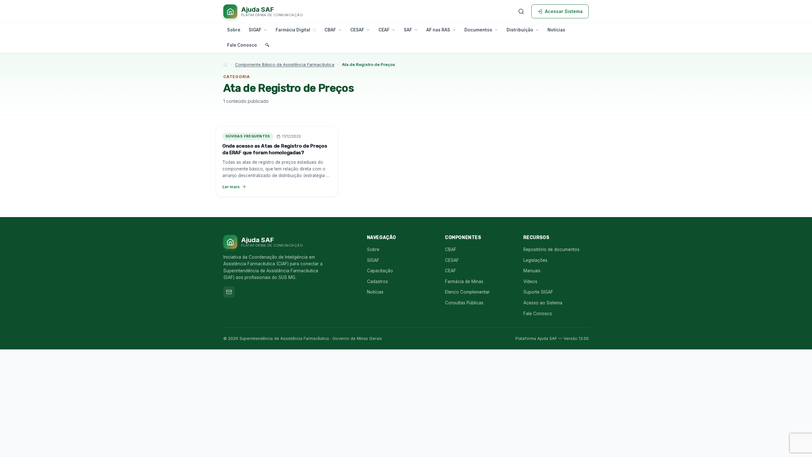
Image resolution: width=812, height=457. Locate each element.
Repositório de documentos (551, 249)
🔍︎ (267, 45)
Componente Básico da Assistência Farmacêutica (284, 64)
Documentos (478, 29)
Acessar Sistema (564, 11)
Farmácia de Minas (464, 281)
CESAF (357, 29)
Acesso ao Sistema (542, 302)
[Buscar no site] (521, 11)
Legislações (535, 260)
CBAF (330, 29)
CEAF (384, 29)
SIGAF (255, 29)
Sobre (233, 29)
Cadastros (377, 281)
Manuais (531, 270)
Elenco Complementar (467, 292)
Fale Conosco (242, 45)
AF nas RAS (438, 29)
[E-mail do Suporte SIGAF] (229, 292)
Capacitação (380, 270)
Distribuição (520, 29)
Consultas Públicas (464, 302)
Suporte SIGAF (538, 292)
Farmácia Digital (293, 29)
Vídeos (530, 281)
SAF (408, 29)
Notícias (556, 29)
